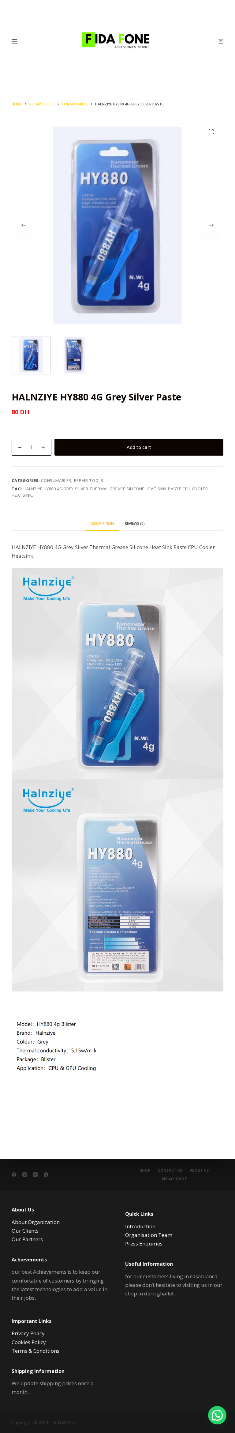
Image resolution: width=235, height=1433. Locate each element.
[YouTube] (35, 1174)
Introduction (140, 1226)
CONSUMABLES (56, 480)
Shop (145, 1170)
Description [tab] (102, 523)
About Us (199, 1170)
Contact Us (170, 1170)
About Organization (36, 1222)
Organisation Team (148, 1234)
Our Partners (27, 1239)
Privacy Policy (28, 1333)
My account (174, 1179)
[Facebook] (14, 1174)
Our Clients (25, 1230)
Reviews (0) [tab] (135, 523)
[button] (217, 1415)
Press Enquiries (143, 1243)
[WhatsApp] (46, 1174)
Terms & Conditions (35, 1350)
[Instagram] (24, 1174)
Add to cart (139, 447)
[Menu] (14, 41)
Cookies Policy (29, 1342)
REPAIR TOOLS (88, 480)
